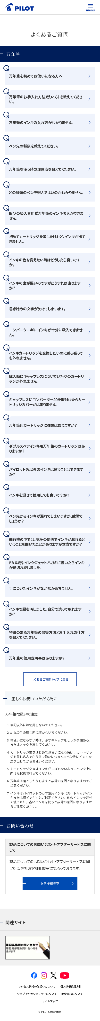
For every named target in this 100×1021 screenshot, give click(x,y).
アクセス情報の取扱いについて (37, 986)
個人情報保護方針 (71, 986)
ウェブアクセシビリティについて (37, 994)
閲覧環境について (72, 994)
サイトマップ (50, 1001)
